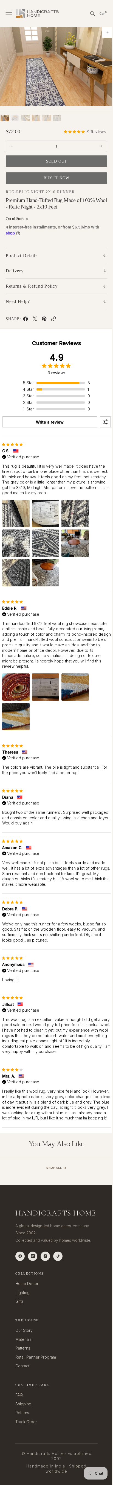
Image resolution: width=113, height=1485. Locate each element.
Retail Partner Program (35, 1369)
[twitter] (35, 320)
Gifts (19, 1314)
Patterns (22, 1361)
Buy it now (54, 178)
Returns (22, 1425)
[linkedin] (32, 1268)
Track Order (26, 1434)
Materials (23, 1352)
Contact (22, 1378)
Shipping (23, 1416)
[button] (8, 13)
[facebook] (25, 320)
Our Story (24, 1343)
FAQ (19, 1407)
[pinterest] (44, 320)
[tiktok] (58, 1268)
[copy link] (53, 320)
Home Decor (26, 1296)
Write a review (47, 422)
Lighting (22, 1305)
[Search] (88, 13)
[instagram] (45, 1268)
